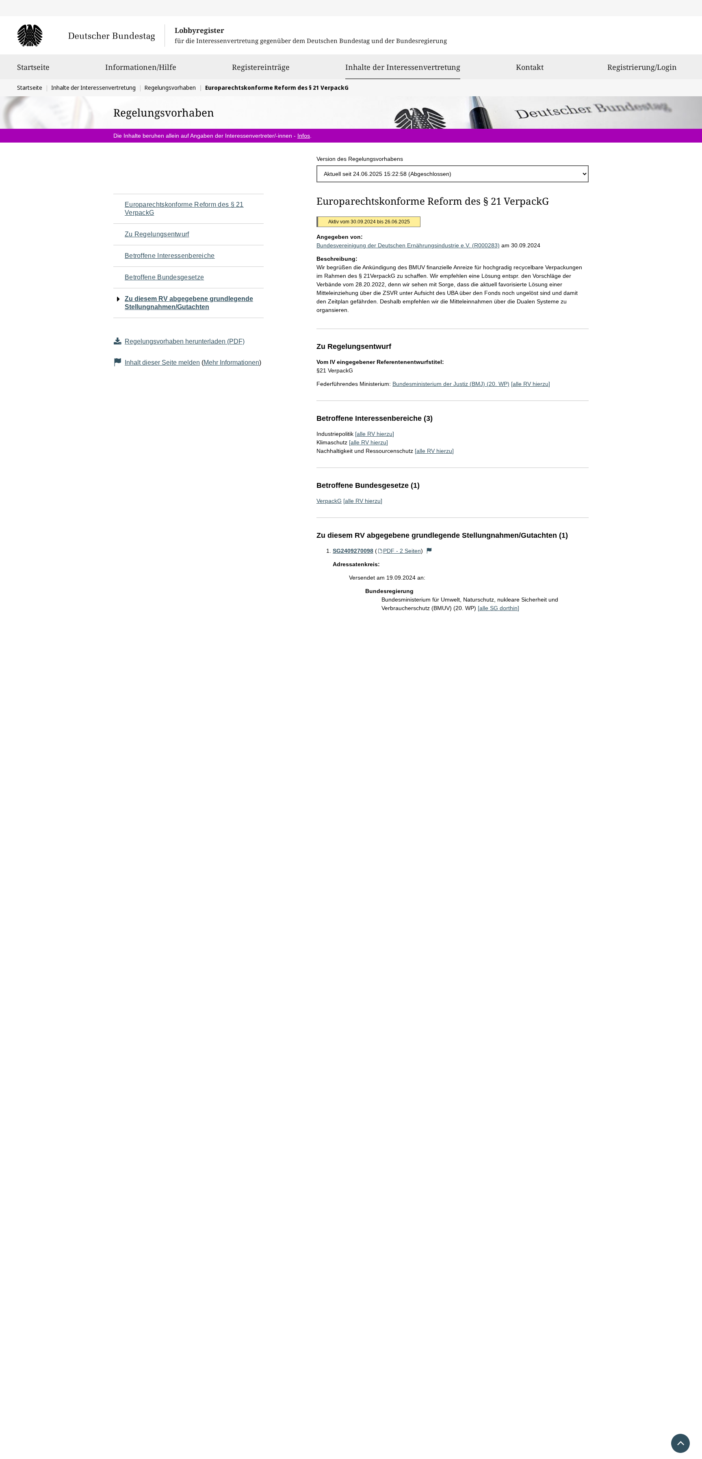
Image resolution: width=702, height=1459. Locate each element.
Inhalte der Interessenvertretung (402, 67)
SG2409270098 (353, 551)
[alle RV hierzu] (530, 384)
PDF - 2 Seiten (402, 551)
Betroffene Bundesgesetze (164, 277)
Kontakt (530, 67)
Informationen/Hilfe (140, 67)
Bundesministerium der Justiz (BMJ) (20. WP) (450, 384)
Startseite (33, 67)
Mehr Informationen (231, 362)
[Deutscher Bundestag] (91, 35)
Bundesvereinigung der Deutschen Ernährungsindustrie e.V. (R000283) (408, 245)
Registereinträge (261, 67)
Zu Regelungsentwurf (157, 234)
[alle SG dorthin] (498, 608)
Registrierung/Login (642, 67)
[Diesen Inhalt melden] (429, 551)
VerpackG (329, 501)
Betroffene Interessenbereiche (170, 255)
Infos (303, 135)
